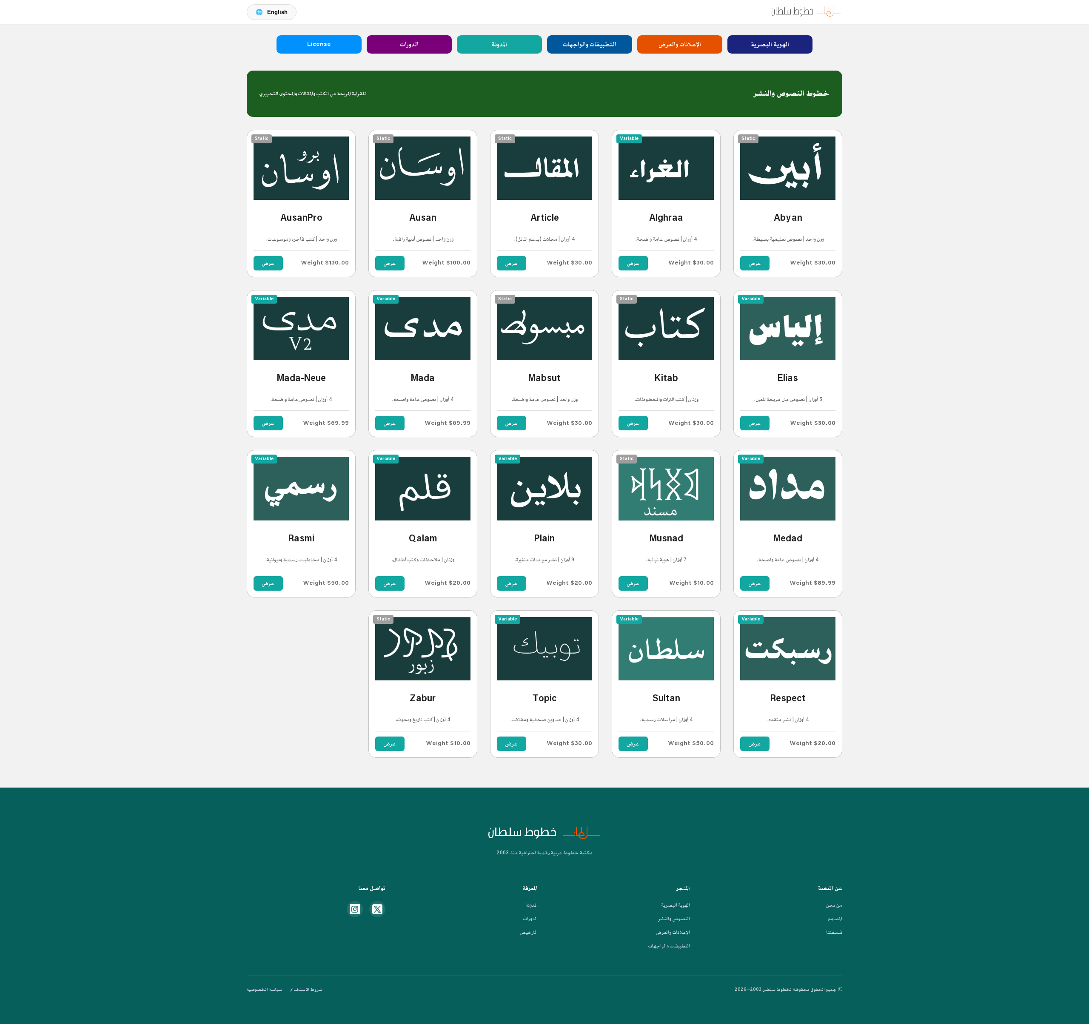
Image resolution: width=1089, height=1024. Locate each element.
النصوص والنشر (674, 919)
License (319, 44)
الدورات (409, 44)
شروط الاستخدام (306, 990)
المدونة (499, 44)
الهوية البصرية (770, 44)
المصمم (835, 919)
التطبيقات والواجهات (589, 44)
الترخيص (529, 932)
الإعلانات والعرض (680, 44)
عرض (755, 263)
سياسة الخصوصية (264, 990)
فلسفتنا (834, 932)
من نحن (834, 905)
